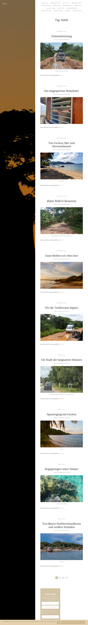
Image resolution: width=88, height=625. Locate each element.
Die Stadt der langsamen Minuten (61, 359)
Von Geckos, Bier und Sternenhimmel (62, 144)
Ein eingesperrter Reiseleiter (61, 91)
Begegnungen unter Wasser (61, 469)
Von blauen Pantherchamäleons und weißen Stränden (61, 525)
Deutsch (61, 75)
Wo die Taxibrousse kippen (61, 307)
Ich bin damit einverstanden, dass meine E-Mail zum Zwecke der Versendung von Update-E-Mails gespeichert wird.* (50, 611)
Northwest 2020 (62, 31)
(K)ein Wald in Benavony (61, 201)
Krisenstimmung (61, 36)
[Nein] (86, 622)
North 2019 (61, 355)
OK (58, 622)
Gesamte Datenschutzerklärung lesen (73, 622)
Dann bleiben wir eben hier (61, 255)
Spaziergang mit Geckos (61, 414)
